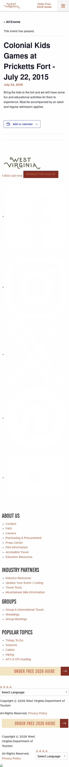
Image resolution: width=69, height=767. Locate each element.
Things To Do (14, 640)
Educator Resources (19, 557)
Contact (11, 523)
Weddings (13, 614)
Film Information (17, 547)
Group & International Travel (25, 609)
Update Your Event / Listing (24, 582)
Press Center (14, 542)
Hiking (10, 654)
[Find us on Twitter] (36, 354)
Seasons (11, 645)
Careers (11, 533)
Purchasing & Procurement (24, 537)
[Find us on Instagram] (36, 287)
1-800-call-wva (12, 175)
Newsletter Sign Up (41, 174)
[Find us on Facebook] (36, 216)
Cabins (10, 649)
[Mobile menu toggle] (63, 7)
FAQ (9, 528)
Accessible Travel (17, 552)
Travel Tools (14, 587)
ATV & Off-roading (18, 659)
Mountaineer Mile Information (25, 592)
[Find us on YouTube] (36, 477)
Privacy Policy (37, 713)
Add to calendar (23, 124)
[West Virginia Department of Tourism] (12, 5)
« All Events (12, 22)
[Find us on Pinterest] (36, 417)
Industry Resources (18, 578)
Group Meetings (16, 619)
